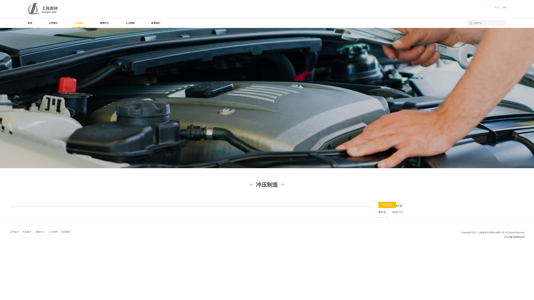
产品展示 (79, 23)
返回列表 (387, 205)
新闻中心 (104, 23)
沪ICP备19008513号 (514, 237)
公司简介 (53, 23)
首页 (30, 23)
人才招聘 (130, 23)
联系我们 (155, 23)
